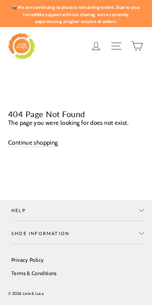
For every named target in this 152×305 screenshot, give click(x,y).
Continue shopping (33, 142)
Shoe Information (40, 233)
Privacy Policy (27, 260)
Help (18, 210)
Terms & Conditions (34, 273)
